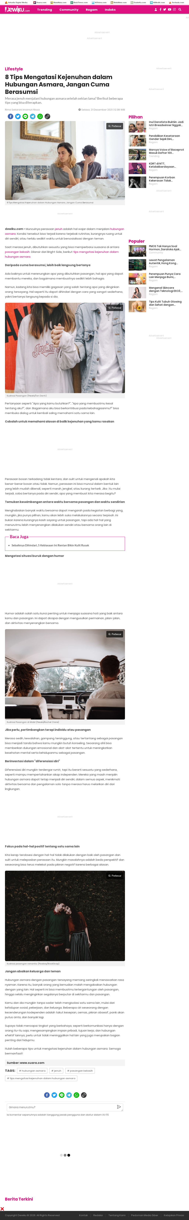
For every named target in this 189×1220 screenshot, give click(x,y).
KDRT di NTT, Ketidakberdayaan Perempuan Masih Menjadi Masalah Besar (166, 165)
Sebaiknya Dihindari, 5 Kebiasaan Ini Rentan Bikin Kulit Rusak (50, 545)
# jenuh (56, 1071)
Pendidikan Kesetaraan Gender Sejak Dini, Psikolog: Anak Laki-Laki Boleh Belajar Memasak (164, 137)
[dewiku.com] (18, 9)
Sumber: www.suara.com (25, 1063)
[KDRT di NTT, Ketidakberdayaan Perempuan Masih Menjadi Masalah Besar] (137, 168)
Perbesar (116, 126)
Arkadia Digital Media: (18, 2)
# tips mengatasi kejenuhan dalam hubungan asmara (41, 1078)
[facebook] (10, 116)
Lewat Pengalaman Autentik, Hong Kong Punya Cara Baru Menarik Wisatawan (165, 262)
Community (68, 10)
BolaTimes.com (81, 2)
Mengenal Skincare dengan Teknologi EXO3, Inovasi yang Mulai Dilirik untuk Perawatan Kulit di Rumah (165, 289)
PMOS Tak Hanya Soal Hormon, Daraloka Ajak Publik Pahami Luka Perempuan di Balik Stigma (164, 248)
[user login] (156, 11)
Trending (44, 10)
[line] (25, 116)
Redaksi (98, 1215)
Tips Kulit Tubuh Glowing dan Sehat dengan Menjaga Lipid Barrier (165, 303)
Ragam (91, 10)
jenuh (58, 229)
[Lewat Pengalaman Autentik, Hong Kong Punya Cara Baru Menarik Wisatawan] (137, 265)
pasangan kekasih (17, 252)
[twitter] (18, 116)
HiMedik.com (159, 2)
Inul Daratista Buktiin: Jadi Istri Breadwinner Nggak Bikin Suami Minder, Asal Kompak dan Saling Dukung (166, 124)
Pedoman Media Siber (144, 1215)
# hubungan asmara (32, 1071)
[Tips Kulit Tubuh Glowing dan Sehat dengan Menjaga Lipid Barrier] (137, 306)
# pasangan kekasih (80, 1071)
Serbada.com (178, 2)
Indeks (110, 10)
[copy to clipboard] (47, 116)
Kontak (83, 1215)
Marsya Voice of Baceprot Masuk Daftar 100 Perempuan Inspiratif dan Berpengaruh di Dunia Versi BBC (166, 151)
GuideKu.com (140, 2)
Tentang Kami (117, 1215)
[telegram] (32, 116)
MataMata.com (60, 2)
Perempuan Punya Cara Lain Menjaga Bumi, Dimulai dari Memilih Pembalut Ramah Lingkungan (165, 275)
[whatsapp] (40, 116)
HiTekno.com (100, 2)
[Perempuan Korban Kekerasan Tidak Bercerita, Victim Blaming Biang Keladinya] (137, 182)
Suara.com (41, 2)
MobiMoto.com (120, 2)
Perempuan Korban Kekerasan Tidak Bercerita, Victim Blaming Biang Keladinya (166, 179)
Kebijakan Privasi (174, 1215)
